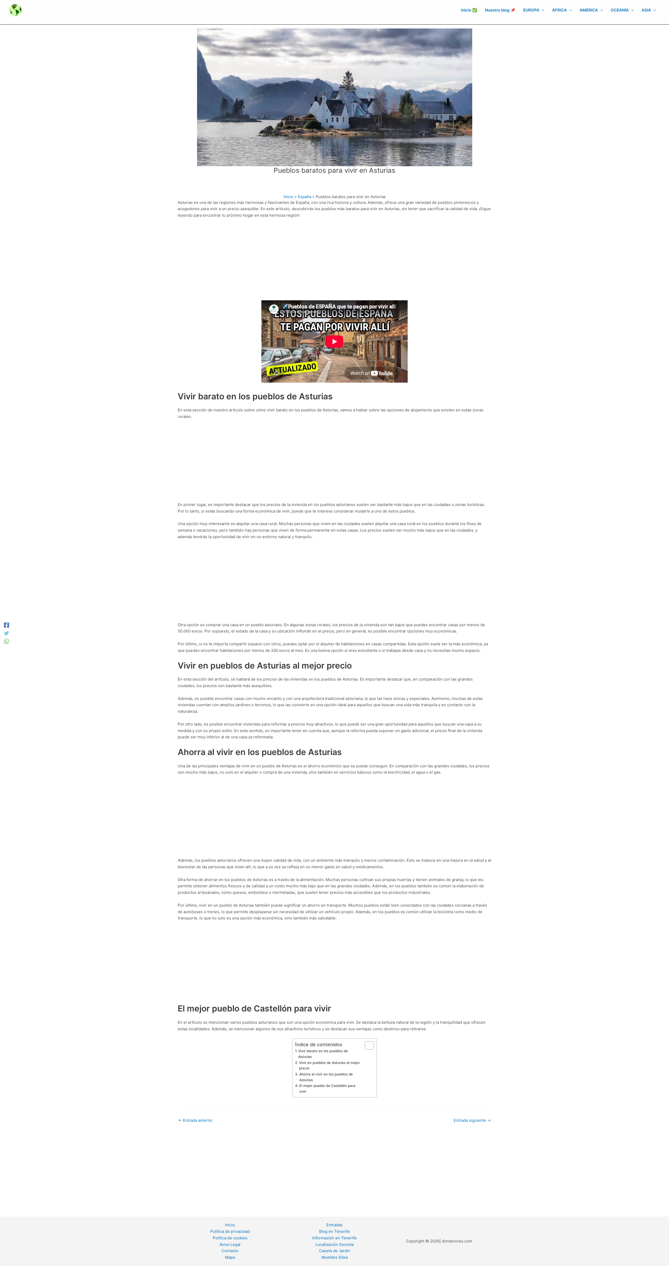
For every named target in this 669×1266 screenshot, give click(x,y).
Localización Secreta (334, 1244)
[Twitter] (6, 633)
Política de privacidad (230, 1231)
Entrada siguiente (472, 1120)
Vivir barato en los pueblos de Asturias (323, 1054)
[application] (541, 10)
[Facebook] (6, 625)
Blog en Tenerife (334, 1231)
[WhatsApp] (6, 641)
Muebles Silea (334, 1257)
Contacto (230, 1250)
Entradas (334, 1224)
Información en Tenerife (334, 1237)
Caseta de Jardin (334, 1250)
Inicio (230, 1224)
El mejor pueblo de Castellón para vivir (327, 1089)
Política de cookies (230, 1237)
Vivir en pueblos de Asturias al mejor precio (329, 1066)
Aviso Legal (230, 1244)
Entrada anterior (195, 1120)
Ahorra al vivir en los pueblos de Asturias (326, 1077)
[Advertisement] (334, 261)
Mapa (230, 1257)
